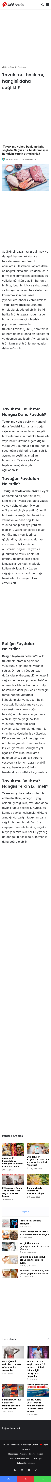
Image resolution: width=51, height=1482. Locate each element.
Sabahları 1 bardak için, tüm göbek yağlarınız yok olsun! (34, 1272)
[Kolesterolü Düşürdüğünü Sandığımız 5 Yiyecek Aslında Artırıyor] (13, 1149)
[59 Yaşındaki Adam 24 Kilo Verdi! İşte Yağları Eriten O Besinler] (13, 1179)
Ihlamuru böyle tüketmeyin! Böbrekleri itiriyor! (36, 1191)
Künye (32, 1454)
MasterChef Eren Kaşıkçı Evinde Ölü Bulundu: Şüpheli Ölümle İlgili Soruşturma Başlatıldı (36, 1369)
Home (7, 67)
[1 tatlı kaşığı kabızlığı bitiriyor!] (10, 1223)
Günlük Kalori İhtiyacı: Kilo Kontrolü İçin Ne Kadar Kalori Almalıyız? (38, 1160)
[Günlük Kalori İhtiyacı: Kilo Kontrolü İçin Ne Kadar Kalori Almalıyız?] (38, 1148)
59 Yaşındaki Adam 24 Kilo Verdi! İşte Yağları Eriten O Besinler (12, 1192)
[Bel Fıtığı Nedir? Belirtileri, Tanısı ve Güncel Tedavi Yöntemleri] (13, 1352)
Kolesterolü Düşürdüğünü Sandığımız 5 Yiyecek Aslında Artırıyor (13, 1162)
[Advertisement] (25, 37)
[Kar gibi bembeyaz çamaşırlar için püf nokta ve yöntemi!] (10, 1246)
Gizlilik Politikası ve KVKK (20, 1458)
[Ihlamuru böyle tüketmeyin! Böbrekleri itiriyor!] (38, 1179)
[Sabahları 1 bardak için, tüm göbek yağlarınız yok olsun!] (10, 1273)
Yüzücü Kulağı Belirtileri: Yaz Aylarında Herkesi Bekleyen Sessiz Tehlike (36, 1405)
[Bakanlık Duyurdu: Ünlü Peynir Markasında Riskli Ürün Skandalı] (13, 1390)
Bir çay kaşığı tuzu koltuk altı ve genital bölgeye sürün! (32, 1259)
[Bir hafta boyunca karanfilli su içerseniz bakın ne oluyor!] (10, 1235)
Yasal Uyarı (37, 1458)
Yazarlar (23, 1454)
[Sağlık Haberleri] (13, 4)
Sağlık (13, 67)
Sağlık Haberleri (12, 159)
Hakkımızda (13, 1454)
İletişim (40, 1454)
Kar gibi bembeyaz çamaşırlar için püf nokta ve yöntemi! (34, 1246)
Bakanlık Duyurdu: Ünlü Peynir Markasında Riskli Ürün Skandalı (11, 1404)
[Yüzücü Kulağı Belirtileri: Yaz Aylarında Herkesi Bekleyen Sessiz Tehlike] (38, 1390)
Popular (25, 1211)
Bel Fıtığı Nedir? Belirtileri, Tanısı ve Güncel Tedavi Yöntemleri (12, 1366)
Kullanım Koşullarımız (26, 1463)
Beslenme (22, 67)
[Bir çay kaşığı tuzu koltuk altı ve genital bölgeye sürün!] (10, 1259)
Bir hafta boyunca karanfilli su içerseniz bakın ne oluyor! (34, 1233)
